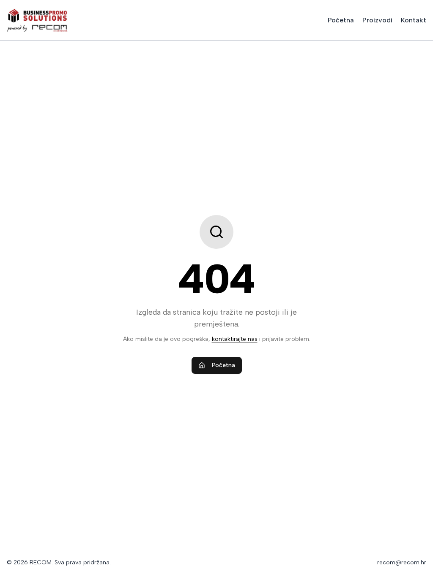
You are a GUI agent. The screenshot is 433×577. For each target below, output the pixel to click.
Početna (341, 20)
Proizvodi (377, 20)
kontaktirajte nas (235, 339)
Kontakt (413, 20)
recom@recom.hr (401, 562)
